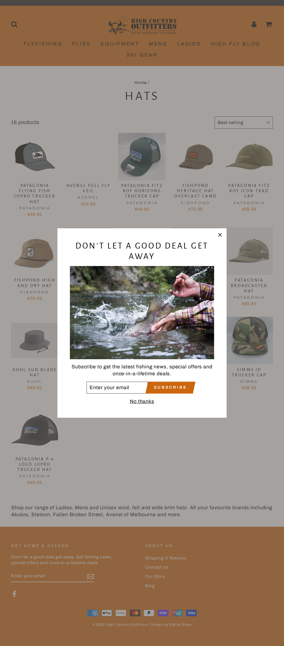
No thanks (142, 401)
